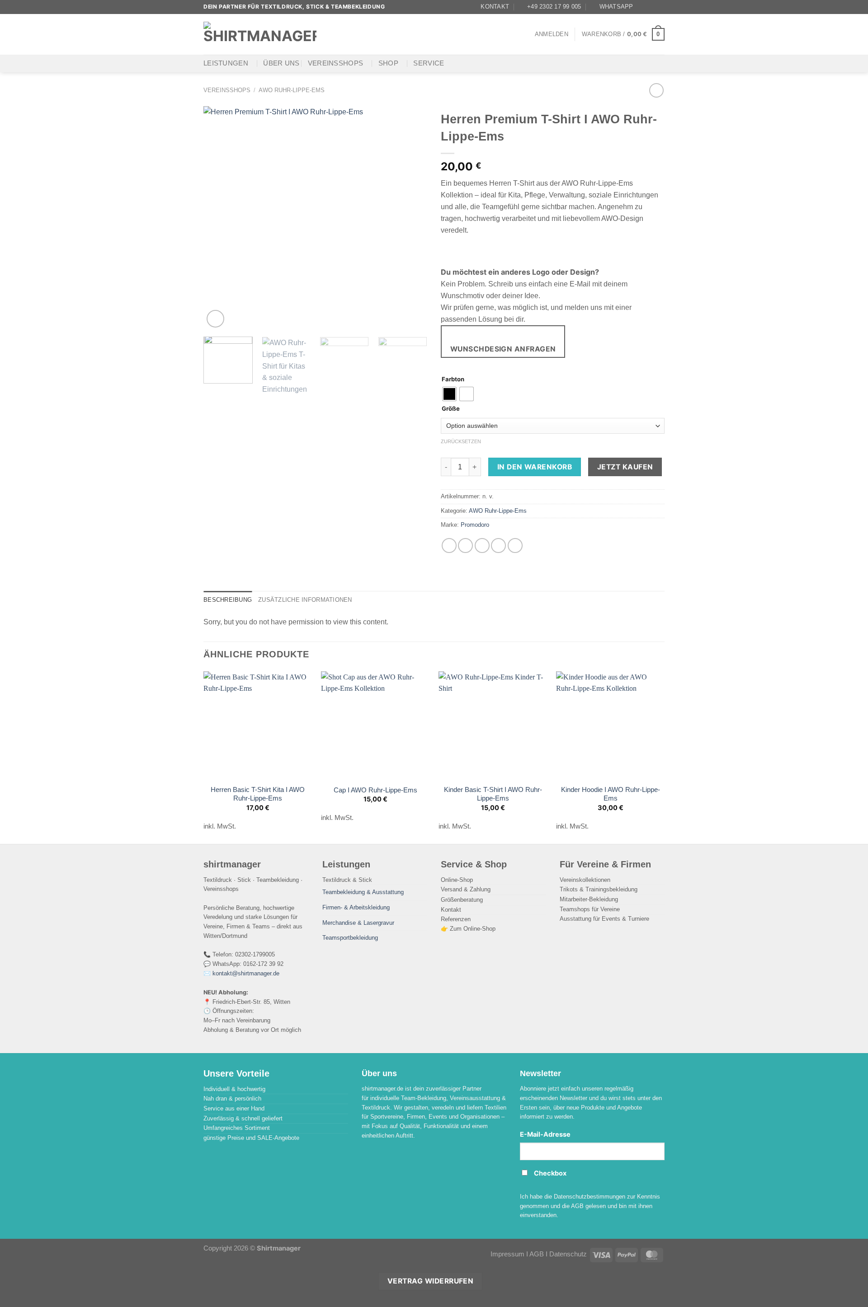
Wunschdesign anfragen (503, 349)
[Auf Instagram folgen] (651, 7)
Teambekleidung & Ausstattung (363, 892)
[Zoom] (215, 319)
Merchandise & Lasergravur (358, 922)
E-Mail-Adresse (545, 1134)
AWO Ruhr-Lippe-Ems (292, 90)
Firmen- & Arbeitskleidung (356, 907)
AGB (536, 1254)
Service (428, 63)
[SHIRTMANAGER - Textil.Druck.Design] (259, 34)
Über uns (281, 63)
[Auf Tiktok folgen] (660, 7)
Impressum (507, 1254)
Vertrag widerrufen (430, 1281)
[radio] (449, 394)
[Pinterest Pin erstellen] (498, 545)
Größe (451, 409)
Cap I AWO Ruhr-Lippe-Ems (375, 790)
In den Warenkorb (534, 467)
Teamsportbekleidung (350, 937)
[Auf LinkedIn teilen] (515, 545)
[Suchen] (333, 34)
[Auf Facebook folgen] (643, 7)
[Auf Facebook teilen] (449, 545)
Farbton (453, 379)
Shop (388, 63)
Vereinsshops (335, 63)
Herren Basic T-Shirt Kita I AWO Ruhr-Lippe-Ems (258, 794)
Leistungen (225, 63)
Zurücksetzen (461, 441)
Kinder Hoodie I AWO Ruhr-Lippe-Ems (610, 794)
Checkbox (550, 1173)
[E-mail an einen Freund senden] (482, 545)
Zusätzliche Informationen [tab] (305, 599)
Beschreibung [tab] (227, 599)
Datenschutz (568, 1254)
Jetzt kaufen (625, 467)
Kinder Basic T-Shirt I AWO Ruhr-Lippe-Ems (493, 794)
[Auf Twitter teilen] (465, 545)
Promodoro (475, 524)
